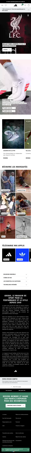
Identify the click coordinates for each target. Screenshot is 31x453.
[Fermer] (3, 450)
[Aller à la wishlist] (5, 5)
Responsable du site (6, 422)
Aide (3, 425)
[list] (15, 139)
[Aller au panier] (28, 5)
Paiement (18, 422)
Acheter (5, 158)
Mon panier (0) (22, 390)
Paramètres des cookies (7, 433)
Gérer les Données (20, 433)
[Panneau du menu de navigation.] (2, 5)
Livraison (4, 414)
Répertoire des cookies (21, 436)
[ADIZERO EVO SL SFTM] (13, 139)
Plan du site (18, 418)
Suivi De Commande (6, 418)
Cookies (4, 436)
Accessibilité (18, 440)
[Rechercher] (25, 5)
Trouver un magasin (20, 425)
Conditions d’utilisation (7, 445)
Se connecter (9, 390)
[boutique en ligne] (15, 6)
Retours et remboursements (22, 414)
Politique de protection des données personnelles (8, 441)
